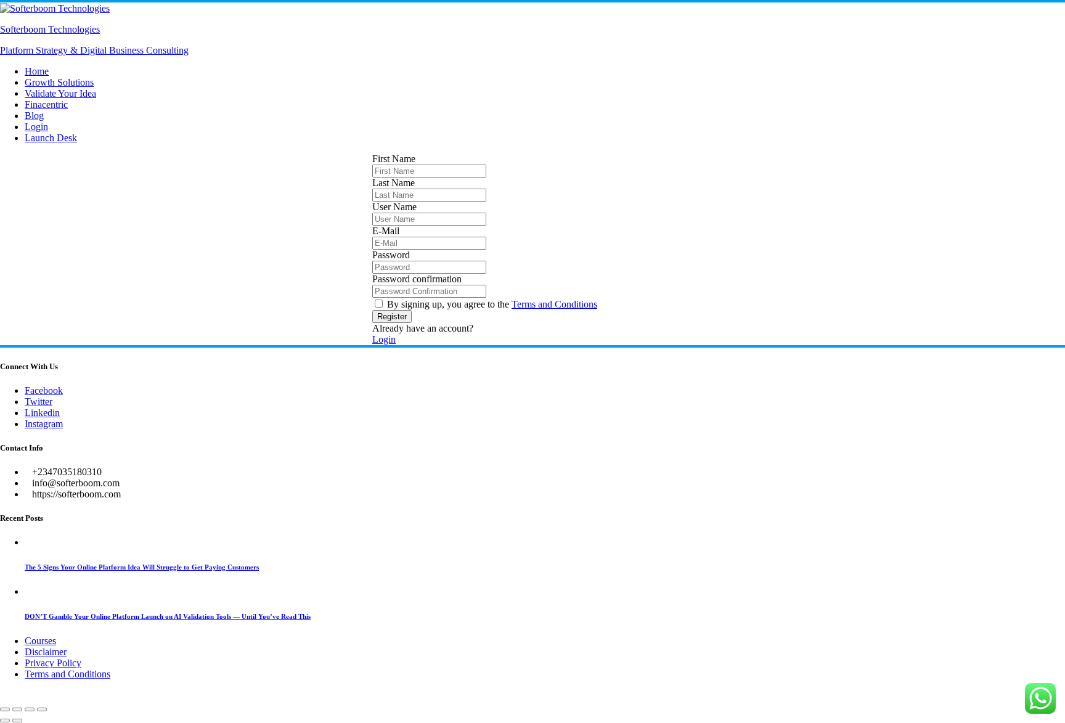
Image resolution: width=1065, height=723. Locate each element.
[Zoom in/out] (5, 709)
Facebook (44, 390)
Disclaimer (46, 652)
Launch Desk (51, 138)
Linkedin (42, 412)
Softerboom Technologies (50, 29)
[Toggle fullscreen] (17, 709)
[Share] (30, 709)
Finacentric (46, 104)
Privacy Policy (53, 663)
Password (391, 255)
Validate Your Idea (60, 93)
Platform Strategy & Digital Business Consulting (94, 50)
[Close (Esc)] (42, 709)
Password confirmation (417, 279)
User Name (394, 207)
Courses (40, 640)
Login (36, 126)
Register (392, 316)
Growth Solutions (59, 82)
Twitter (38, 401)
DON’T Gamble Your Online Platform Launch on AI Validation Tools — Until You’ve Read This (168, 616)
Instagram (44, 424)
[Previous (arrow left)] (5, 720)
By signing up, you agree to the (492, 304)
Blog (34, 115)
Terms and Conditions (554, 304)
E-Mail (385, 231)
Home (37, 71)
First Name (393, 158)
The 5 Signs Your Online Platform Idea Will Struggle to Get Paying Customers (142, 567)
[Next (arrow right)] (17, 720)
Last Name (393, 183)
